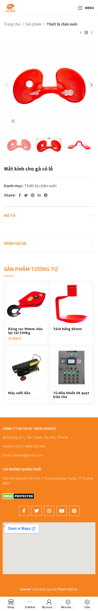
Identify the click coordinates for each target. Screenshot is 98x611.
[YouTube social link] (61, 511)
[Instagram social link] (49, 511)
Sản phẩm (33, 24)
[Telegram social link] (45, 195)
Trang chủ (12, 24)
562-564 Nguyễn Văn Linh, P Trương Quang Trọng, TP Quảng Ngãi (48, 480)
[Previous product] (81, 32)
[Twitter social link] (25, 195)
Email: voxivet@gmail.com (23, 455)
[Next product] (91, 32)
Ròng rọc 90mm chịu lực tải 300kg (25, 330)
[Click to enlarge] (13, 121)
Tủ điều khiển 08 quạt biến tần (71, 394)
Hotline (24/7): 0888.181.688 (24, 446)
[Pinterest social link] (32, 195)
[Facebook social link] (19, 195)
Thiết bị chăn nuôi (62, 24)
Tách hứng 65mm (67, 328)
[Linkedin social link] (39, 195)
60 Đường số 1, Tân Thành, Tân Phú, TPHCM (35, 437)
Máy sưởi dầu (19, 392)
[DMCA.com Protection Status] (18, 495)
